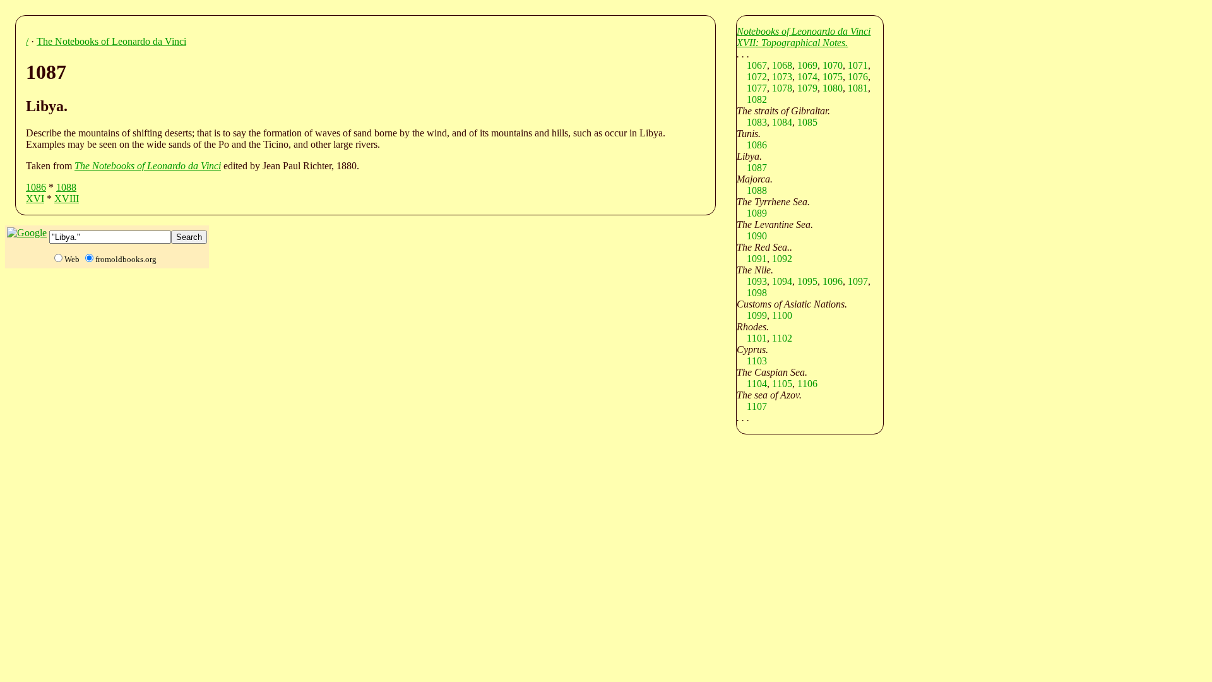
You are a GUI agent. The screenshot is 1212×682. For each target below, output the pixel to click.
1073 (782, 76)
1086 (36, 187)
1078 (782, 88)
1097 (858, 281)
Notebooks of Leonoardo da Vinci (803, 31)
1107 (757, 406)
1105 (782, 383)
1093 (757, 281)
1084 (782, 122)
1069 (807, 65)
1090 (757, 235)
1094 (782, 281)
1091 (757, 258)
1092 (782, 258)
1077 (757, 88)
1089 (757, 213)
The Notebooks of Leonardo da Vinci (111, 41)
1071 (858, 65)
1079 (807, 88)
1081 (858, 88)
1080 (833, 88)
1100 (782, 315)
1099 (757, 315)
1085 (807, 122)
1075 (833, 76)
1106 (807, 383)
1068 (782, 65)
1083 (757, 122)
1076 (858, 76)
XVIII (66, 198)
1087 (757, 167)
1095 (807, 281)
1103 (757, 361)
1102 (782, 338)
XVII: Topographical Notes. (792, 42)
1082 (757, 99)
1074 (807, 76)
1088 (66, 187)
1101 (757, 338)
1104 (757, 383)
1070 (833, 65)
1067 (757, 65)
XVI (35, 198)
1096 (833, 281)
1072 (757, 76)
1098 (757, 292)
